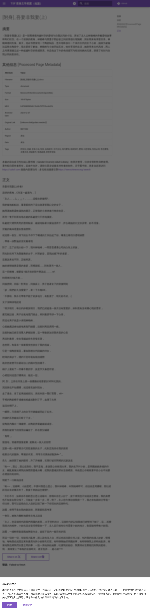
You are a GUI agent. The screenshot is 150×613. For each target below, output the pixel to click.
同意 (9, 604)
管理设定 (27, 604)
